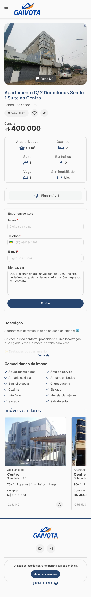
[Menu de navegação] (6, 9)
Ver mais (43, 355)
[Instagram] (51, 548)
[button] (45, 54)
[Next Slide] (83, 54)
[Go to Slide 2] (31, 460)
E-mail (13, 251)
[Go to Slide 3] (34, 460)
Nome (13, 220)
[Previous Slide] (7, 54)
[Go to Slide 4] (37, 460)
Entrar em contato (20, 213)
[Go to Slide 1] (28, 460)
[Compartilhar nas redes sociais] (44, 113)
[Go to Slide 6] (43, 460)
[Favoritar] (34, 113)
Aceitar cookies (45, 574)
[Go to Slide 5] (40, 460)
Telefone (15, 236)
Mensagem (16, 267)
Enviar (45, 303)
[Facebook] (40, 548)
